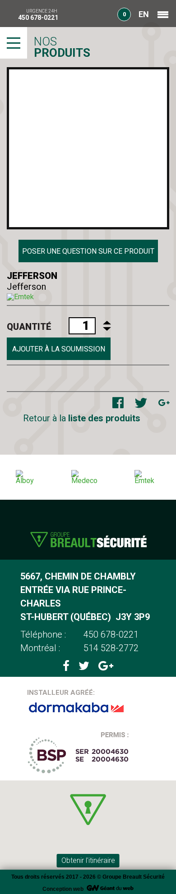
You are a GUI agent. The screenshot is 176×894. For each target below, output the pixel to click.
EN (144, 14)
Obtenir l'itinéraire (88, 860)
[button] (88, 809)
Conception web (62, 889)
